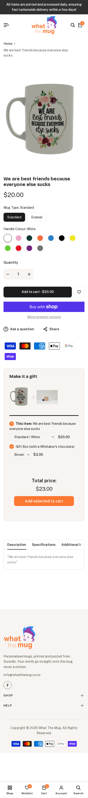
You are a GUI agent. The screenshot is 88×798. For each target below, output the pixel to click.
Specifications (44, 545)
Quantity (11, 262)
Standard (14, 217)
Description (16, 545)
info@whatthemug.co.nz (22, 675)
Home (8, 44)
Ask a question (21, 329)
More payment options (44, 317)
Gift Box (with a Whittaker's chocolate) (45, 446)
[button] (79, 292)
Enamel (36, 217)
